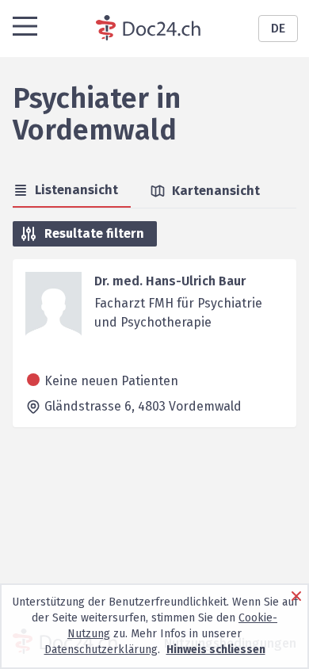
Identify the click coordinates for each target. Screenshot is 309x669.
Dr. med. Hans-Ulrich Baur (170, 281)
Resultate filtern (94, 233)
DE (278, 28)
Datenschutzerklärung (101, 649)
